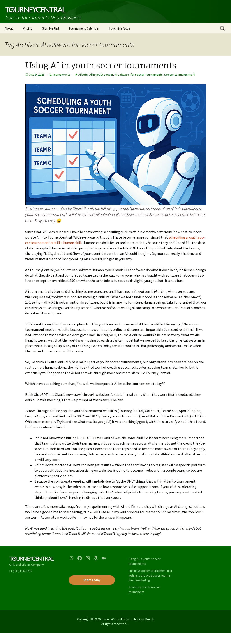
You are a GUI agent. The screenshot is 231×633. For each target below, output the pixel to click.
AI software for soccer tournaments (139, 75)
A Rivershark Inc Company (26, 565)
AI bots (83, 75)
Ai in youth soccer (101, 75)
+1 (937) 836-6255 (20, 571)
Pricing (27, 28)
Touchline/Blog (119, 28)
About (9, 28)
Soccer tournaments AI (179, 75)
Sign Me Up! (50, 28)
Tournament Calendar (84, 28)
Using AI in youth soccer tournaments (100, 65)
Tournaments (61, 75)
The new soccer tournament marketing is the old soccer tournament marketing (151, 575)
